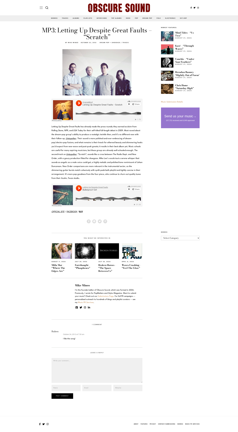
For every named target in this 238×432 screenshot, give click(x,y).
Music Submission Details (172, 102)
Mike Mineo (73, 42)
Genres (54, 18)
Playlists (88, 18)
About (136, 424)
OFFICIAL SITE (58, 212)
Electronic (170, 18)
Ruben (55, 331)
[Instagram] (198, 7)
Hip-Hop (183, 18)
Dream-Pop (147, 18)
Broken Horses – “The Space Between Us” (107, 268)
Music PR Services (192, 424)
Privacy (153, 424)
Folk (159, 18)
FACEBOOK (72, 212)
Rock (128, 18)
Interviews (102, 18)
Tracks (65, 18)
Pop (136, 18)
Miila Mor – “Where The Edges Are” (58, 268)
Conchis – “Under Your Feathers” (184, 60)
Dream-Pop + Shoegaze (110, 42)
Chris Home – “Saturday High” (184, 87)
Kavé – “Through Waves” (184, 47)
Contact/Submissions (166, 424)
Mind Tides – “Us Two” (184, 34)
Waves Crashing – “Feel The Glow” (131, 266)
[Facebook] (191, 7)
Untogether (71, 154)
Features (144, 424)
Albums (76, 18)
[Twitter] (194, 7)
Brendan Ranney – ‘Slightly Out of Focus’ (187, 73)
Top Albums (116, 18)
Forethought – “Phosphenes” (82, 266)
